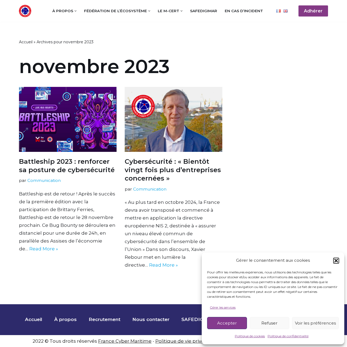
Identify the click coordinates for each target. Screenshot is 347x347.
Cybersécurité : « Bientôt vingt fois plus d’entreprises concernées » (173, 170)
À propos (65, 319)
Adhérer (313, 11)
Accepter (227, 323)
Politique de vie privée (181, 341)
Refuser (269, 323)
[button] (336, 260)
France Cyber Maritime (125, 341)
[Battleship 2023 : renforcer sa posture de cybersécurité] (68, 119)
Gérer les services (223, 307)
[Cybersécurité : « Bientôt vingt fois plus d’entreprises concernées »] (173, 119)
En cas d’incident (244, 11)
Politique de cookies (250, 336)
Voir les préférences (315, 323)
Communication (44, 180)
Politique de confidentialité (288, 336)
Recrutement (104, 319)
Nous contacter (150, 319)
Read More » (43, 248)
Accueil (26, 42)
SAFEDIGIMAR (203, 11)
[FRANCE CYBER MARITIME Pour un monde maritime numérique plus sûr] (26, 11)
